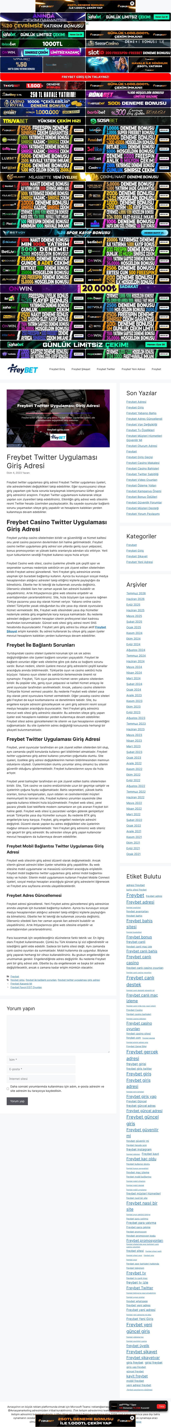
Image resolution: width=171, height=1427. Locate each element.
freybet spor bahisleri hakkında (142, 1263)
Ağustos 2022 (135, 786)
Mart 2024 (133, 678)
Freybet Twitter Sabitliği (142, 474)
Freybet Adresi (136, 402)
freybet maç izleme (137, 1172)
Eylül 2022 (133, 780)
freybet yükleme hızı (135, 1337)
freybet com (133, 1037)
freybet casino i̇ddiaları (136, 1019)
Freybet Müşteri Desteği (142, 508)
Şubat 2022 (134, 820)
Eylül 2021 (133, 848)
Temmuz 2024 (136, 655)
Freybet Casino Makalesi (142, 462)
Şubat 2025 (134, 621)
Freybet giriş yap (141, 1096)
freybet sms (149, 1255)
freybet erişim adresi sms (137, 1042)
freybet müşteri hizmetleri (143, 1193)
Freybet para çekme (138, 1227)
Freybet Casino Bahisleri (142, 468)
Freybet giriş (138, 1073)
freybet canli (135, 942)
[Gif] (85, 177)
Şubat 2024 (134, 684)
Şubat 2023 (134, 752)
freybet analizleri (133, 907)
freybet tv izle (137, 1282)
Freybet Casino (134, 1010)
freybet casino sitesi (138, 1033)
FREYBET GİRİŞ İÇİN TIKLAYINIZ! (85, 77)
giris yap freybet (136, 1367)
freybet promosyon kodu (141, 1235)
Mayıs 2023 (134, 735)
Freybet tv (136, 1272)
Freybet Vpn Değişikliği (141, 424)
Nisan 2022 (134, 808)
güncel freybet (135, 1371)
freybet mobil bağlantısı (138, 1176)
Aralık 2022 (134, 763)
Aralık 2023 (134, 695)
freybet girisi (17, 979)
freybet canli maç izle (139, 946)
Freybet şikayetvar (143, 1357)
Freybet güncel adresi (144, 1110)
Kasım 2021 (134, 837)
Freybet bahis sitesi (139, 923)
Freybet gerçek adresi (142, 1055)
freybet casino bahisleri (138, 1014)
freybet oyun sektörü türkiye (138, 1215)
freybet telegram (135, 1268)
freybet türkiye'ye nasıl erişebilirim (141, 1293)
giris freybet (134, 1362)
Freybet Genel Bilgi (136, 1046)
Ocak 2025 (133, 627)
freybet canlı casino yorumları (138, 973)
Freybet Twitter (106, 369)
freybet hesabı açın (136, 1145)
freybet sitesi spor (134, 1255)
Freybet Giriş (57, 369)
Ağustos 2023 (135, 718)
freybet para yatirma (137, 1218)
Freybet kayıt (150, 1154)
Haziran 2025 (135, 610)
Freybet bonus (139, 937)
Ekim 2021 (133, 842)
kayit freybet (137, 1376)
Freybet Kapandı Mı (21, 983)
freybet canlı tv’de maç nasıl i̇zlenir (141, 1006)
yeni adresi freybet (138, 1385)
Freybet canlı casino (138, 959)
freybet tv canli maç (136, 1278)
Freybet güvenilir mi (142, 1132)
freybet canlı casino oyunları (144, 968)
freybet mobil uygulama (136, 1190)
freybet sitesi (135, 1250)
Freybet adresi (140, 902)
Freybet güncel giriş (142, 1120)
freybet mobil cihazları (135, 1181)
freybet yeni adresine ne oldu (138, 1315)
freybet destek (148, 1038)
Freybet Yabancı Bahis (141, 413)
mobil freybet (135, 1380)
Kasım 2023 (134, 701)
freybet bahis (134, 915)
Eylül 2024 (133, 644)
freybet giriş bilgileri (135, 1092)
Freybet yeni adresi (140, 1310)
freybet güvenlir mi (137, 1140)
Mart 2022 (133, 814)
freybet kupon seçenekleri (137, 1168)
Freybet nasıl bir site (141, 1206)
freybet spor (131, 1260)
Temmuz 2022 (136, 791)
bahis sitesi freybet (136, 889)
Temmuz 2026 (136, 593)
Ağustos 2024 (135, 650)
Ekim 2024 (133, 638)
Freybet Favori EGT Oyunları (26, 987)
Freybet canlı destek (140, 981)
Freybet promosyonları (144, 1240)
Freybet (156, 369)
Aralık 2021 (133, 831)
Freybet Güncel (136, 1101)
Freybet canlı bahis (141, 951)
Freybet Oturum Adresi (141, 446)
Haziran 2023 (135, 729)
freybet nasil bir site (136, 1198)
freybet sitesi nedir (153, 1251)
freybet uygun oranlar (135, 1297)
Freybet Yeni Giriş (139, 1319)
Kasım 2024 (134, 633)
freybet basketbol (134, 932)
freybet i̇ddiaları (133, 1154)
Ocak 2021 (133, 854)
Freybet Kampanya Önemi (143, 491)
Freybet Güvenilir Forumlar (144, 502)
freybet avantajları (137, 911)
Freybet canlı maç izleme (142, 998)
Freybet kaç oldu (141, 1158)
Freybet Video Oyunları (141, 480)
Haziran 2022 (135, 797)
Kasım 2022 (134, 769)
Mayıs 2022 (134, 803)
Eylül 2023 (133, 712)
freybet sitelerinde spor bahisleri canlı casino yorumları (142, 1245)
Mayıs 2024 (134, 667)
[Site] (42, 130)
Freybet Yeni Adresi (133, 369)
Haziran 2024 (135, 661)
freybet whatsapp (137, 1301)
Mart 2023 (133, 746)
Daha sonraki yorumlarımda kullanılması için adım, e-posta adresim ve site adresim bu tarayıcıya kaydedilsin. (57, 1088)
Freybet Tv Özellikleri (140, 430)
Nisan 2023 (134, 740)
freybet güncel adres (140, 1106)
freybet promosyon (136, 1231)
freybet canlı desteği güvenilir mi (140, 990)
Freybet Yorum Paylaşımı (143, 514)
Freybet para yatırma (141, 1222)
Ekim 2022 (133, 774)
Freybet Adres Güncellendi (144, 418)
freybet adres (154, 896)
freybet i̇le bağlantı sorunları (41, 979)
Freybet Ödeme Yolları (141, 485)
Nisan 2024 (134, 672)
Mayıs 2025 (134, 616)
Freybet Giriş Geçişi (139, 457)
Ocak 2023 (133, 757)
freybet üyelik (137, 1346)
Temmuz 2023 (136, 723)
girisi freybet (153, 1362)
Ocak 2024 (133, 689)
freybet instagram (139, 1149)
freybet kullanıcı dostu (138, 1164)
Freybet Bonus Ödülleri (141, 496)
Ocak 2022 (133, 825)
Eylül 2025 (133, 604)
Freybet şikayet (141, 1351)
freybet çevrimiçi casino (136, 1341)
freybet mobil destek (135, 1185)
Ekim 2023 (133, 706)
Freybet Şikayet (81, 369)
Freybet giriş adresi (138, 1083)
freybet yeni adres (138, 1305)
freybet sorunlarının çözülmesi (139, 1390)
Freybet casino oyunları (139, 1026)
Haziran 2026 (135, 599)
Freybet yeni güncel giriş (139, 1328)
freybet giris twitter (139, 1068)
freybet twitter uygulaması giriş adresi (79, 979)
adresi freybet (135, 885)
